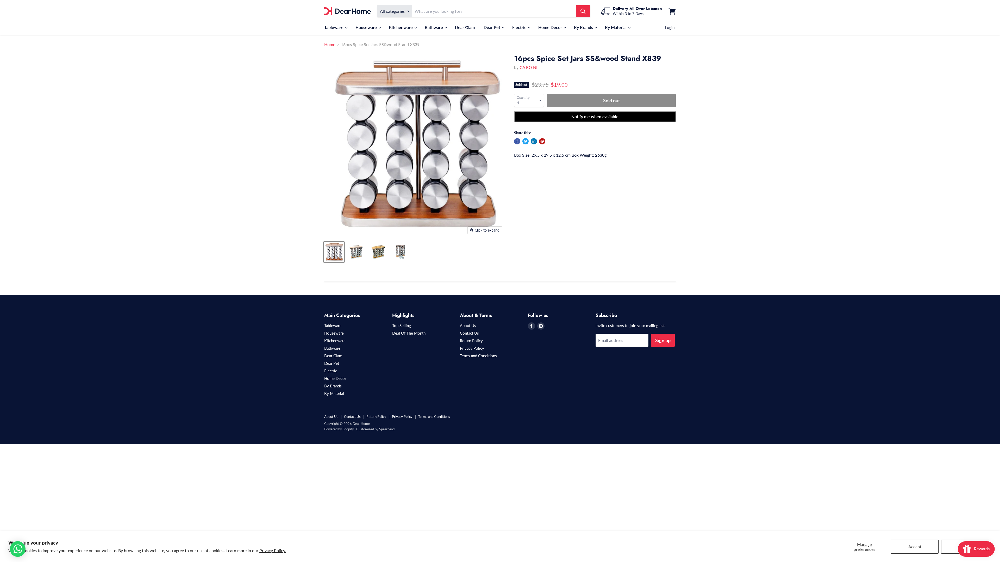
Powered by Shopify (339, 429)
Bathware (434, 27)
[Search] (583, 11)
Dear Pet (492, 27)
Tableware (334, 27)
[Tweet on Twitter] (525, 141)
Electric (519, 27)
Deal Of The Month (409, 333)
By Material (616, 27)
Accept (914, 546)
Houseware (366, 27)
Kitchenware (401, 27)
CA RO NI (528, 67)
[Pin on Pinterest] (542, 141)
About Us (468, 325)
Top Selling (401, 325)
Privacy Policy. (272, 550)
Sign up (663, 340)
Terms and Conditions (478, 355)
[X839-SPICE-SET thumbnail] (334, 252)
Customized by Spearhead (375, 429)
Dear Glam (465, 27)
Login (669, 27)
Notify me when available (594, 116)
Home (329, 44)
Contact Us (469, 333)
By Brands (584, 27)
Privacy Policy (472, 348)
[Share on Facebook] (517, 141)
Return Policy (471, 340)
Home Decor (550, 27)
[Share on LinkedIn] (534, 141)
